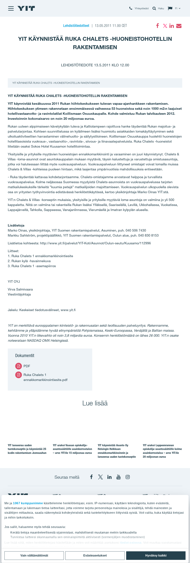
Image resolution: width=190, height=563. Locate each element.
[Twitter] (164, 26)
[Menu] (11, 8)
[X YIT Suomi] (100, 477)
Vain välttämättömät (34, 555)
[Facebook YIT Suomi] (91, 477)
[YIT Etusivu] (26, 8)
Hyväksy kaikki (155, 555)
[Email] (178, 26)
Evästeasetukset (95, 555)
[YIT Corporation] (109, 477)
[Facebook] (157, 26)
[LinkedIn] (171, 26)
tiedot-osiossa (131, 542)
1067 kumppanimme (28, 503)
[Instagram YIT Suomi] (128, 477)
